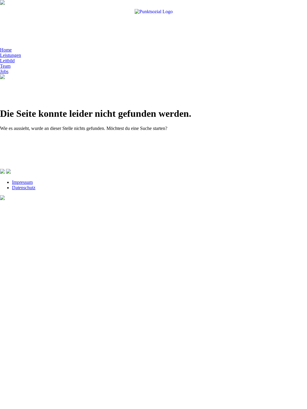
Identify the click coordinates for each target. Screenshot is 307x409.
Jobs (4, 71)
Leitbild (7, 60)
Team (5, 66)
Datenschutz (23, 187)
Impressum (22, 182)
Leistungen (10, 55)
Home (6, 49)
